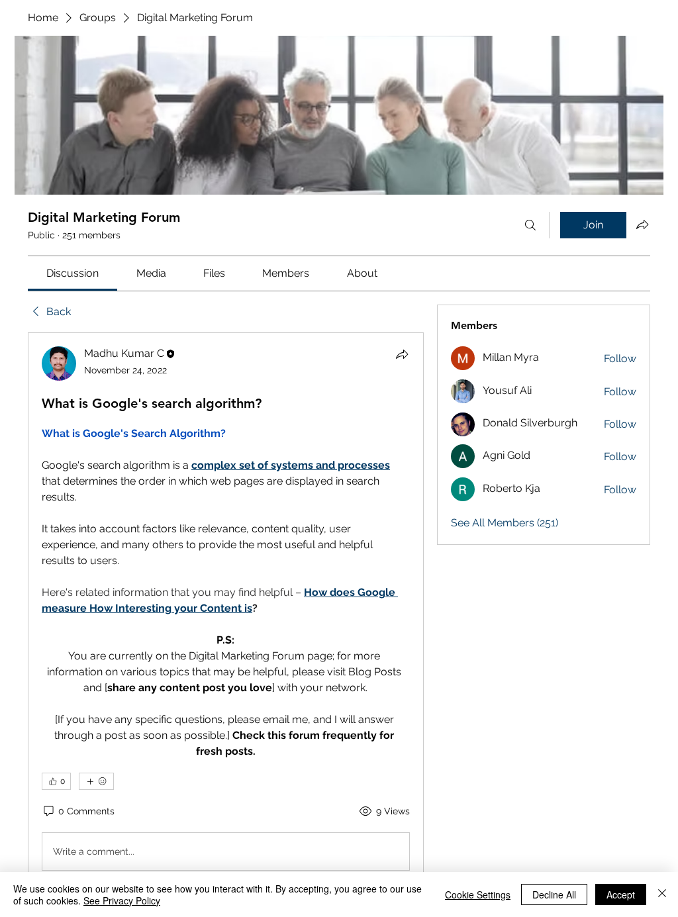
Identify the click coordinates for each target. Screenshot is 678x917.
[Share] (402, 354)
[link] (72, 273)
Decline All (554, 894)
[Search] (530, 225)
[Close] (662, 894)
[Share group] (642, 224)
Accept (620, 894)
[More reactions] (96, 781)
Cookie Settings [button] (477, 894)
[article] (226, 611)
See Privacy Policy (121, 900)
